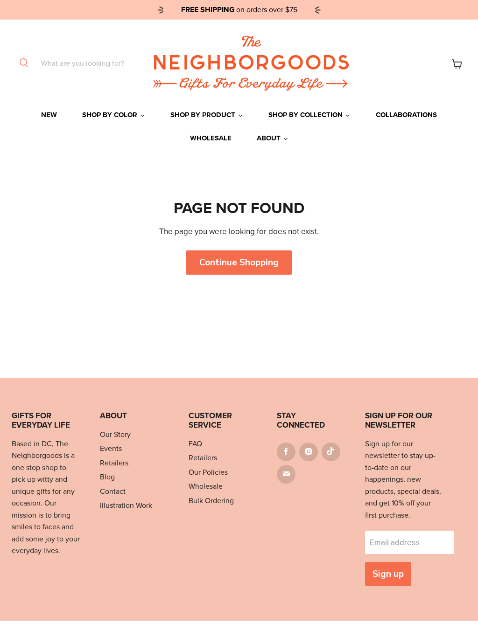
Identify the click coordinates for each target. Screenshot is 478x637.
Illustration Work (126, 505)
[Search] (23, 63)
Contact (113, 491)
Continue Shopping (239, 262)
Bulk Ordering (211, 500)
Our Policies (208, 472)
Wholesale (206, 486)
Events (111, 448)
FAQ (195, 443)
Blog (107, 476)
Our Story (115, 434)
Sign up (388, 574)
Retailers (114, 462)
